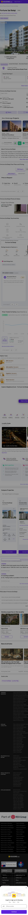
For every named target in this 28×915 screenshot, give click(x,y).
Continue (14, 912)
